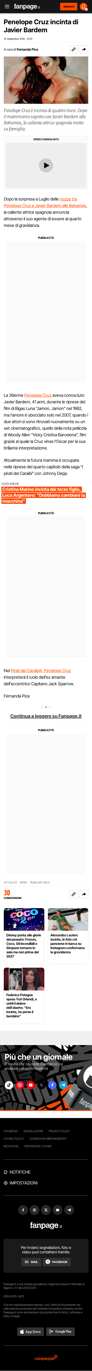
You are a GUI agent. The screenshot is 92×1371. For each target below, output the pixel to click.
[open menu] (5, 7)
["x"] (41, 1085)
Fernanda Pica (27, 49)
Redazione (11, 1146)
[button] (84, 49)
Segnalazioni (33, 1131)
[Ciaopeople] (46, 1358)
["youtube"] (30, 1085)
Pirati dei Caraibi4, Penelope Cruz (41, 670)
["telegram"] (63, 1085)
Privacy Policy (59, 1131)
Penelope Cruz (37, 395)
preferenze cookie (38, 1146)
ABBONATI (68, 6)
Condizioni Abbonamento (48, 1138)
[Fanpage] (46, 1225)
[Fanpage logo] (27, 7)
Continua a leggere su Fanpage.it (46, 716)
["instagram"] (20, 1085)
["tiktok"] (9, 1085)
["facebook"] (52, 1085)
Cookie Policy (14, 1138)
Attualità (10, 882)
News (23, 882)
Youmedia (11, 1131)
